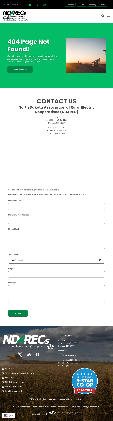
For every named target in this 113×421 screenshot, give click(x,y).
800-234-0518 (13, 4)
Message (12, 282)
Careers (70, 4)
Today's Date (14, 254)
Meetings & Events (97, 4)
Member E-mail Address (18, 215)
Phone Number (14, 229)
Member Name (14, 200)
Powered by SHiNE (39, 414)
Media (81, 4)
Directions (62, 350)
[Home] (15, 15)
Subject (11, 268)
